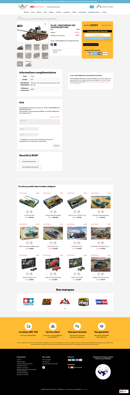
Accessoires (66, 12)
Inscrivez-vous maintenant (97, 39)
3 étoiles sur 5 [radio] (55, 117)
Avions (32, 12)
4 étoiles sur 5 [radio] (57, 117)
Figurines (51, 12)
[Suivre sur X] (55, 44)
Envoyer (56, 145)
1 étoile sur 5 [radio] (51, 117)
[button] (45, 24)
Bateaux (39, 12)
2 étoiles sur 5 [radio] (53, 117)
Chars (29, 19)
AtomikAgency (85, 389)
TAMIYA (77, 32)
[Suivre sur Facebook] (52, 44)
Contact (104, 12)
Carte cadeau (82, 12)
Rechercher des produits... (54, 7)
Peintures (58, 12)
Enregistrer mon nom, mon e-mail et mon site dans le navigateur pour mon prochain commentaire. (36, 140)
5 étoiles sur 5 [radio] (59, 117)
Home (18, 19)
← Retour (19, 17)
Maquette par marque (94, 12)
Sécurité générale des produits (30, 167)
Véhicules (26, 12)
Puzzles (74, 12)
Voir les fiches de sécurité (29, 161)
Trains (45, 12)
